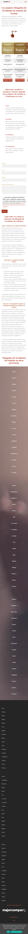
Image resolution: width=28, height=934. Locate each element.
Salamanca (14, 618)
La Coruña (14, 523)
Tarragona (14, 643)
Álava (14, 371)
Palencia (14, 599)
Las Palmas (14, 529)
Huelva (14, 504)
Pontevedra (14, 612)
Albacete (14, 378)
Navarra (3, 836)
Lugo (14, 555)
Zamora (14, 687)
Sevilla (14, 630)
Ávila (14, 403)
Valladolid (14, 675)
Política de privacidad (16, 931)
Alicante (14, 384)
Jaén (14, 517)
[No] (26, 928)
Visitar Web (7, 80)
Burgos (14, 422)
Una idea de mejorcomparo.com (14, 905)
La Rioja (14, 536)
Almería (14, 390)
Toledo (14, 662)
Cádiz (14, 434)
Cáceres (14, 428)
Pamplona (14, 605)
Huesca (14, 510)
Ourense (14, 586)
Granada (14, 472)
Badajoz (14, 409)
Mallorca (14, 573)
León (14, 542)
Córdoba (14, 460)
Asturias (14, 397)
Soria (14, 637)
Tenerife (14, 649)
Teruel (14, 656)
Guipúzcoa (14, 498)
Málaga (14, 567)
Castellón (14, 447)
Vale (8, 931)
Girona (14, 485)
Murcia (14, 580)
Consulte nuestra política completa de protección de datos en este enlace (14, 204)
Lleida (14, 548)
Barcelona (14, 415)
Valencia (14, 668)
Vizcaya (14, 681)
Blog (14, 920)
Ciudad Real (14, 453)
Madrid (14, 561)
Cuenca (14, 466)
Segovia (14, 624)
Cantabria (14, 441)
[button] (25, 1)
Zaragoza (14, 694)
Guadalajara (14, 491)
